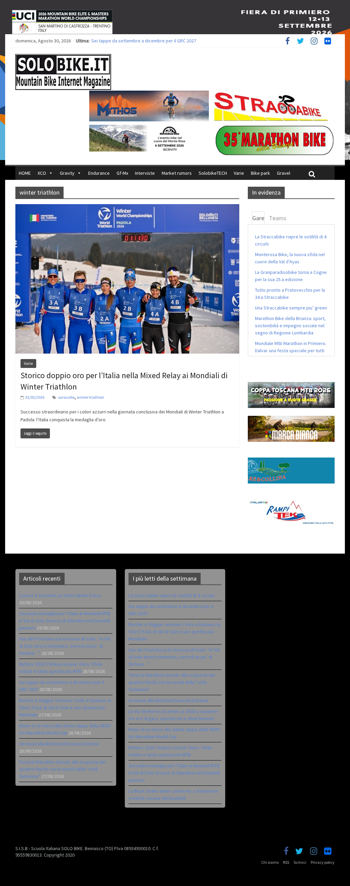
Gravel (283, 173)
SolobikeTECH (213, 173)
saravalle (66, 397)
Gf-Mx (122, 173)
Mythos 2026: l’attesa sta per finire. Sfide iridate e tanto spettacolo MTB (164, 41)
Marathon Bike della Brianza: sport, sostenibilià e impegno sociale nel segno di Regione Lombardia (290, 325)
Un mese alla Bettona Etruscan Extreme (59, 744)
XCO (42, 173)
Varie (239, 173)
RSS (286, 862)
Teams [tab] (277, 218)
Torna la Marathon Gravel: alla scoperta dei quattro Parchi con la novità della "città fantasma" (172, 682)
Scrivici (300, 862)
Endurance (99, 173)
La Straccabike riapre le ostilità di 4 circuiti (172, 595)
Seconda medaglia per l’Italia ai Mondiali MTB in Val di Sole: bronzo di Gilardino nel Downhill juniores (64, 620)
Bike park (260, 173)
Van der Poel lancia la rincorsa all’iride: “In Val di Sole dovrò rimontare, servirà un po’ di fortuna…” (64, 646)
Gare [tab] (258, 218)
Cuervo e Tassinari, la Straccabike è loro (60, 595)
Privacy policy (323, 862)
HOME (25, 173)
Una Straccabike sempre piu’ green (291, 308)
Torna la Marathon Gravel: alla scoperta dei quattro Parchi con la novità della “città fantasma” (62, 769)
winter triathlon (90, 397)
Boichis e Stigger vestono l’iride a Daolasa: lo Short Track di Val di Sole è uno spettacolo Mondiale (65, 707)
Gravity (67, 173)
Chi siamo (270, 862)
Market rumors (177, 173)
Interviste (145, 173)
